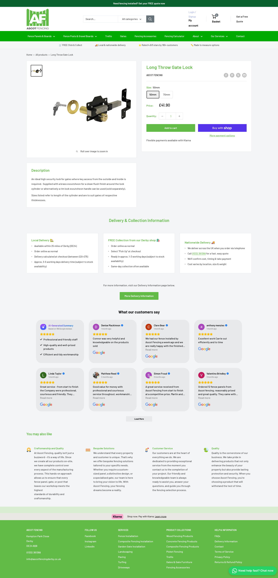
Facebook (90, 535)
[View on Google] (96, 327)
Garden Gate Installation (131, 546)
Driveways (124, 567)
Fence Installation (128, 535)
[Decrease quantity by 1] (162, 116)
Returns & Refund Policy (228, 562)
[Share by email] (244, 74)
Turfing (122, 562)
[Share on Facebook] (226, 74)
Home (29, 54)
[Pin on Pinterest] (232, 74)
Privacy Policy (222, 556)
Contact (240, 36)
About (196, 36)
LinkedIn (90, 546)
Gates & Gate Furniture (179, 562)
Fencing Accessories (145, 36)
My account (193, 23)
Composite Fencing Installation (135, 541)
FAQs (217, 535)
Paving (122, 556)
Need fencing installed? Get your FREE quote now (139, 3)
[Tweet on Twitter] (238, 74)
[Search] (150, 19)
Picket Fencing (174, 551)
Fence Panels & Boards (39, 36)
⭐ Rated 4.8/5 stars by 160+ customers (158, 45)
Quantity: (151, 116)
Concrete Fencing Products (181, 541)
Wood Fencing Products (179, 535)
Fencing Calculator (174, 36)
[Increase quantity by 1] (179, 116)
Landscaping (125, 551)
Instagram (90, 541)
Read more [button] (151, 349)
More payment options (222, 135)
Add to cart (170, 128)
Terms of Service (224, 551)
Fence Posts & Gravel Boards (78, 36)
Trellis (108, 36)
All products (41, 54)
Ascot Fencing (154, 75)
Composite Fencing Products (182, 546)
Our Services (217, 36)
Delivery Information (226, 541)
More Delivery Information (139, 295)
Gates (123, 36)
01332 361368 (199, 253)
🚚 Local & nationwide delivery (110, 45)
